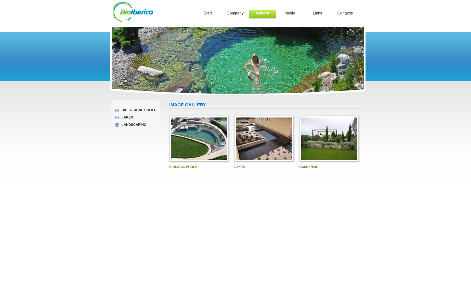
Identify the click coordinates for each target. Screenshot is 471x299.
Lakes (127, 117)
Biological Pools (138, 110)
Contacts (345, 13)
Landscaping (133, 125)
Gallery (262, 13)
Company (235, 13)
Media (290, 13)
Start (208, 13)
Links (317, 13)
